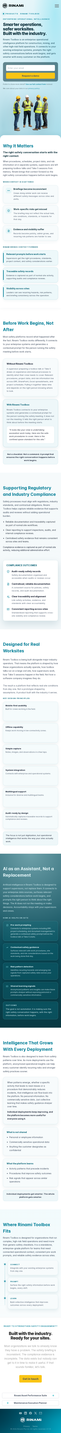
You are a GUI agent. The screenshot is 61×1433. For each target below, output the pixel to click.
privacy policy (34, 88)
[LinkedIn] (25, 1413)
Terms (35, 1426)
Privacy (26, 1426)
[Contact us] (40, 1413)
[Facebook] (30, 1413)
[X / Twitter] (35, 1413)
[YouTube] (20, 1413)
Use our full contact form (36, 84)
